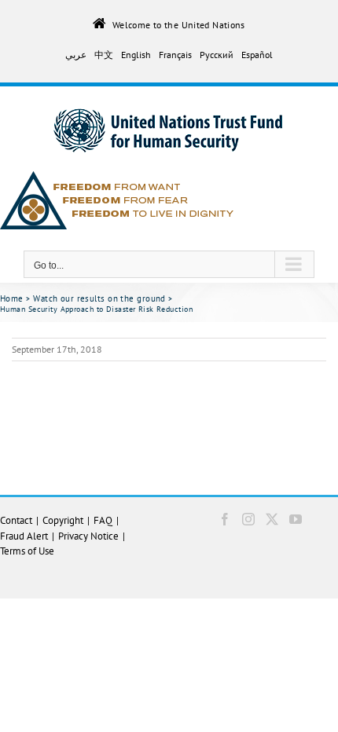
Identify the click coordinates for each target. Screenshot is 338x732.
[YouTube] (295, 519)
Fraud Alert (24, 536)
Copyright (62, 520)
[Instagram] (248, 519)
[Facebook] (225, 519)
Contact (16, 520)
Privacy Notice (88, 536)
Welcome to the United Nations (178, 24)
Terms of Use (27, 551)
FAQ (103, 520)
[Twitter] (272, 519)
